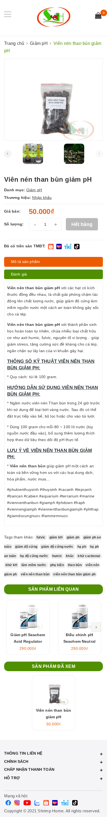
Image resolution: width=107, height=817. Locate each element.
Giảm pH (34, 190)
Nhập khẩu (42, 197)
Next (96, 627)
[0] (98, 16)
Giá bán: (12, 211)
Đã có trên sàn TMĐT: (25, 246)
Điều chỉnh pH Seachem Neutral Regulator (79, 641)
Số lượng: (14, 224)
